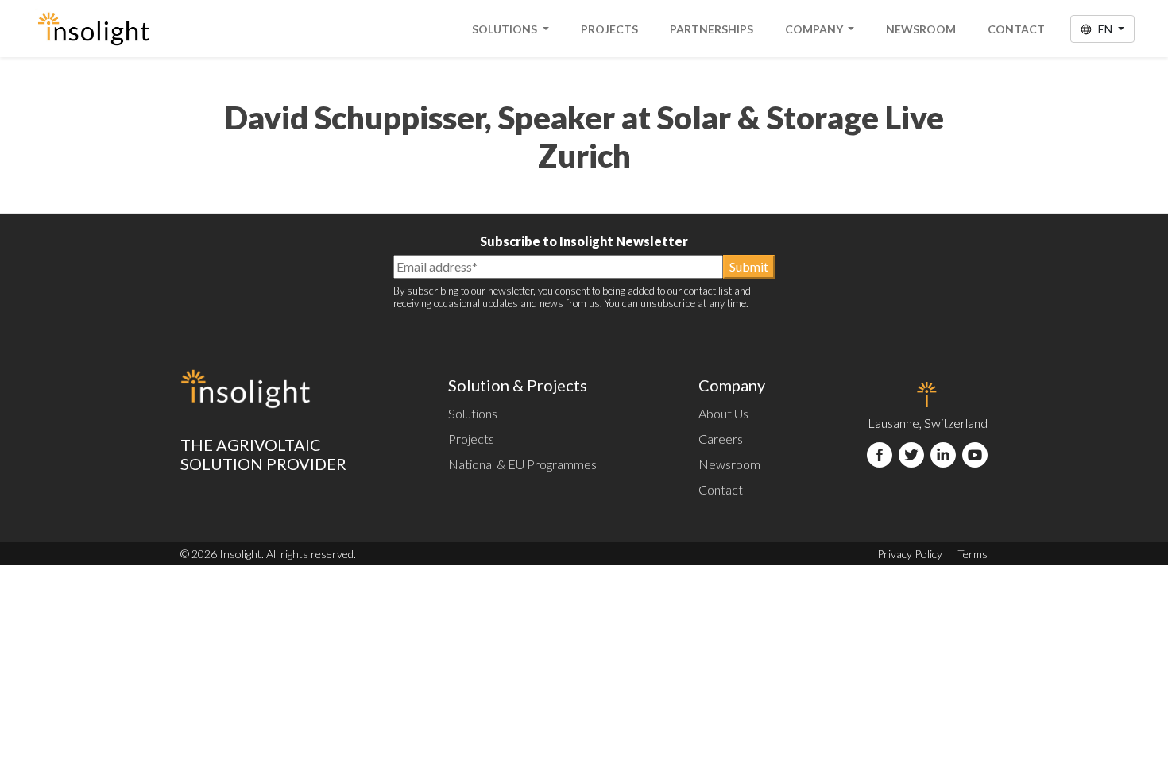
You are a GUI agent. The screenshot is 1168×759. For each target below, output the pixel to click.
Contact (1016, 29)
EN (1105, 29)
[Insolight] (93, 28)
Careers (720, 438)
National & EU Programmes (522, 464)
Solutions (506, 29)
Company (815, 29)
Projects (609, 29)
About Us (723, 413)
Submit (748, 266)
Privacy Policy (909, 554)
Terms (972, 554)
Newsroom (921, 29)
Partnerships (711, 29)
